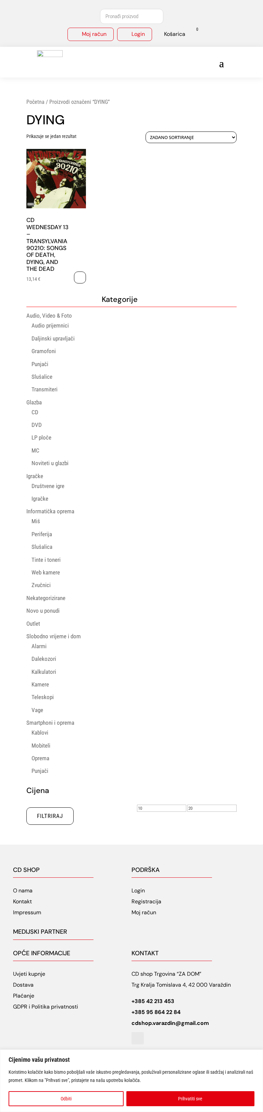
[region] (131, 1081)
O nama (23, 890)
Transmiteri (45, 389)
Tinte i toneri (46, 559)
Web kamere (46, 572)
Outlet (33, 623)
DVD (37, 424)
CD (35, 412)
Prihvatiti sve (190, 1098)
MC (35, 450)
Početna (35, 102)
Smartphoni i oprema (50, 722)
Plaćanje (23, 995)
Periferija (42, 534)
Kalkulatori (44, 671)
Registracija (146, 901)
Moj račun (94, 34)
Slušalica (42, 546)
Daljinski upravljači (53, 338)
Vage (37, 710)
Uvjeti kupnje (29, 973)
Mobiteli (41, 745)
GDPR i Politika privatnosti (45, 1006)
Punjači (40, 364)
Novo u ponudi (43, 610)
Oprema (40, 758)
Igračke (34, 476)
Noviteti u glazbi (50, 463)
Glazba (34, 402)
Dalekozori (44, 658)
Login (138, 34)
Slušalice (42, 376)
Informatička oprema (50, 511)
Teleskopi (43, 697)
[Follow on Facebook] (138, 1038)
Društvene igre (48, 486)
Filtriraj (50, 815)
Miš (36, 521)
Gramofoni (44, 351)
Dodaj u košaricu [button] (80, 277)
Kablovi (40, 732)
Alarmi (39, 646)
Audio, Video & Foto (49, 315)
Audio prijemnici (50, 325)
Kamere (40, 684)
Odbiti (66, 1098)
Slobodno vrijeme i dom (53, 636)
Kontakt (22, 901)
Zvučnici (41, 585)
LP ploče (41, 437)
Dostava (23, 984)
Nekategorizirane (45, 598)
